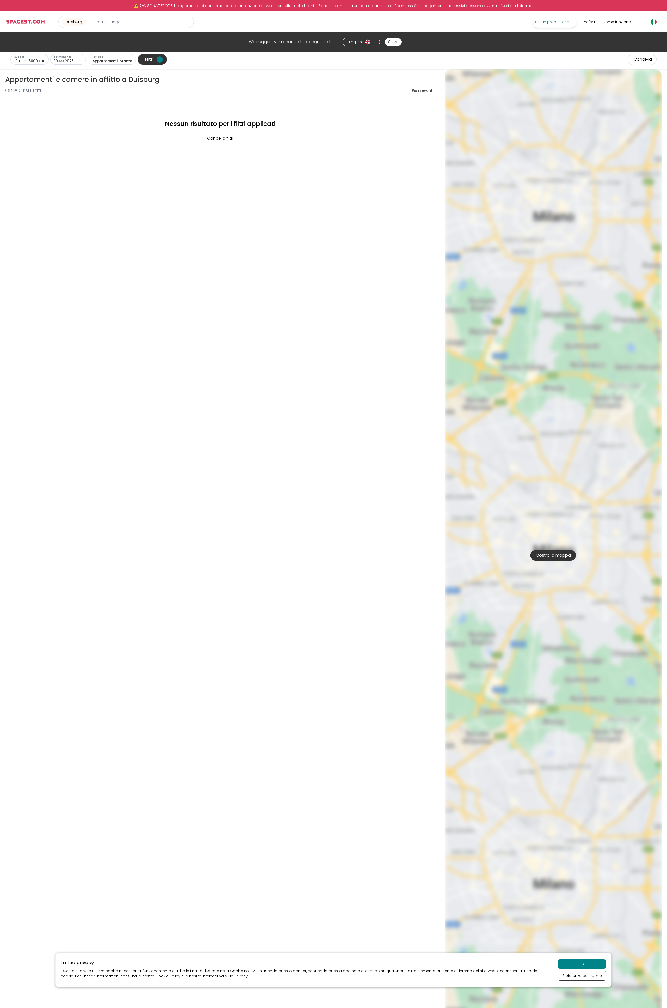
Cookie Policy (242, 971)
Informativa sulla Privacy (225, 976)
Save (393, 42)
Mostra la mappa (553, 555)
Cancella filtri (220, 138)
